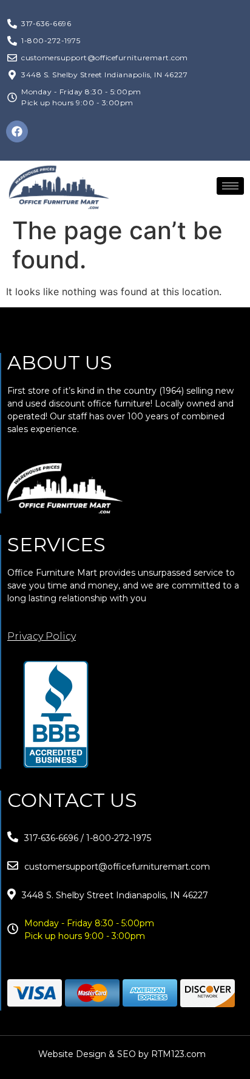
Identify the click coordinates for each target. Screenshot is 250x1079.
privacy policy (41, 636)
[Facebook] (17, 131)
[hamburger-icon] (230, 186)
